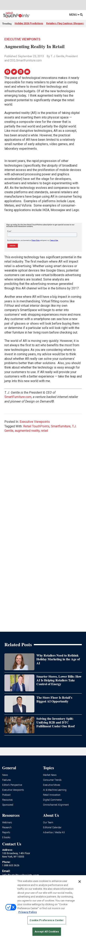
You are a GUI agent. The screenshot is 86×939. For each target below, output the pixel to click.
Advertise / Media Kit (54, 832)
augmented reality (27, 431)
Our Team (48, 822)
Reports (6, 832)
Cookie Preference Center (47, 920)
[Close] (79, 881)
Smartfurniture (61, 426)
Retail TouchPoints (36, 426)
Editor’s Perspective (12, 785)
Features (6, 780)
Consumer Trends (52, 780)
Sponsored (7, 805)
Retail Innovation (51, 795)
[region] (43, 907)
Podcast (6, 795)
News (5, 775)
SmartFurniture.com (17, 397)
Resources (7, 800)
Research (7, 827)
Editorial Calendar (52, 827)
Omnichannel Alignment (56, 805)
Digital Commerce (52, 800)
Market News (50, 775)
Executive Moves (51, 785)
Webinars (7, 822)
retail (44, 431)
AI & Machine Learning (54, 790)
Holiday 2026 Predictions (29, 23)
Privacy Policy (27, 912)
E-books (6, 837)
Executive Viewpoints (22, 39)
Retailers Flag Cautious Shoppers (65, 23)
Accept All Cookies (47, 931)
